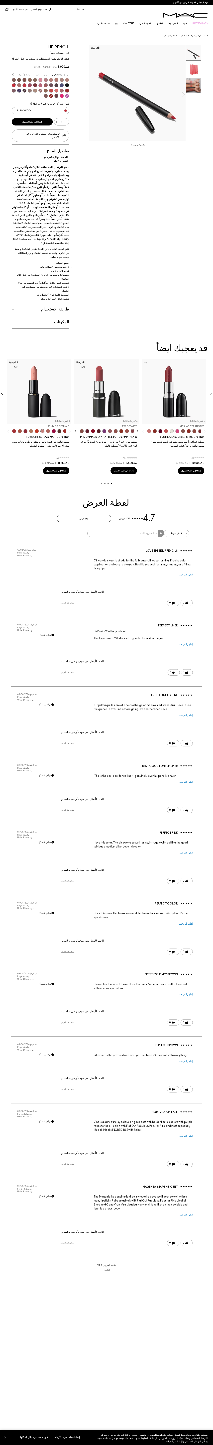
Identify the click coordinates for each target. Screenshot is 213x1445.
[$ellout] (149, 431)
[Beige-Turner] (24, 80)
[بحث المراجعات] (161, 533)
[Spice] (51, 80)
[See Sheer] (166, 431)
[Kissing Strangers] (200, 431)
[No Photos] (177, 431)
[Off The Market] (31, 431)
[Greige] (19, 80)
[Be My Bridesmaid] (42, 431)
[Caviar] (67, 85)
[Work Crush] (189, 431)
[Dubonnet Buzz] (25, 431)
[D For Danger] (87, 431)
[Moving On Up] (20, 431)
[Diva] (99, 431)
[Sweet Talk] (46, 85)
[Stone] (30, 91)
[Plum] (14, 91)
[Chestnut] (14, 80)
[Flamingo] (56, 91)
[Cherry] (24, 85)
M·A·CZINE (128, 23)
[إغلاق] (5, 1437)
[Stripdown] (62, 80)
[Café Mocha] (127, 431)
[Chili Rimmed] (51, 96)
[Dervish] (46, 80)
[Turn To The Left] (59, 431)
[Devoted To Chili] (65, 431)
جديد (185, 23)
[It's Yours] (160, 431)
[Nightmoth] (56, 85)
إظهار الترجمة (186, 575)
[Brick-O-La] (35, 85)
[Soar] (40, 85)
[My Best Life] (37, 431)
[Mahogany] (46, 96)
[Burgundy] (56, 96)
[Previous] (204, 431)
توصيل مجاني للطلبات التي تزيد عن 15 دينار (190, 2)
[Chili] (121, 431)
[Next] (143, 431)
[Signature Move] (183, 431)
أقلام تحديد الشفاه (168, 36)
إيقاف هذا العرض (67, 603)
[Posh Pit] (194, 431)
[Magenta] (67, 96)
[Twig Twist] (132, 431)
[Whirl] (40, 91)
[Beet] (30, 85)
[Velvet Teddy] (115, 431)
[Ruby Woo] (14, 85)
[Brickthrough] (14, 431)
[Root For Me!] (24, 91)
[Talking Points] (62, 96)
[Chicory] (62, 91)
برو (116, 23)
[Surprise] (172, 431)
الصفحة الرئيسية (201, 36)
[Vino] (51, 85)
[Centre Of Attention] (67, 91)
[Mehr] (110, 431)
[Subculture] (67, 80)
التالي (107, 1270)
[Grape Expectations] (19, 91)
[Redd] (51, 91)
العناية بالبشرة (145, 23)
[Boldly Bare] (56, 80)
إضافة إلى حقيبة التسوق (32, 122)
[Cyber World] (62, 85)
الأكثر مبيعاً (173, 23)
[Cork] (35, 80)
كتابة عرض (84, 519)
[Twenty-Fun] (54, 431)
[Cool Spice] (30, 80)
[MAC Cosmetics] (185, 15)
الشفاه (180, 36)
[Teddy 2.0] (48, 431)
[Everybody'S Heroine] (104, 431)
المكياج (189, 36)
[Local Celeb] (155, 431)
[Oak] (35, 91)
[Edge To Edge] (40, 80)
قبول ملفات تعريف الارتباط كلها (34, 1437)
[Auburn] (19, 85)
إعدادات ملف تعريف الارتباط (67, 1437)
